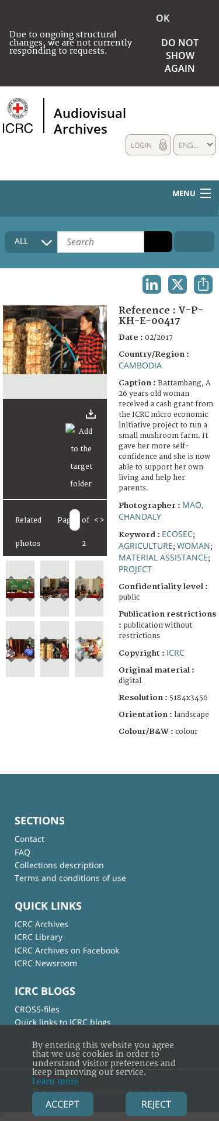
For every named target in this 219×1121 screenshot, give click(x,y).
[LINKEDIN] (151, 284)
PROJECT (135, 569)
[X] (177, 284)
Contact (29, 838)
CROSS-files (37, 1009)
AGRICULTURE (146, 545)
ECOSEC (177, 533)
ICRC (175, 652)
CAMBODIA (140, 365)
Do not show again (180, 55)
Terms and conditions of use (70, 877)
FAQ (22, 852)
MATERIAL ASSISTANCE (163, 557)
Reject (156, 1104)
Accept (62, 1104)
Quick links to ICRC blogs (63, 1022)
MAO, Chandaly (161, 510)
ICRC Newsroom (46, 963)
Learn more (55, 1082)
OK (162, 18)
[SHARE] (203, 284)
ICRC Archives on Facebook (67, 950)
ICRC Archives (41, 923)
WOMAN (193, 545)
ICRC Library (38, 936)
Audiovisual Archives (90, 120)
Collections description (59, 865)
